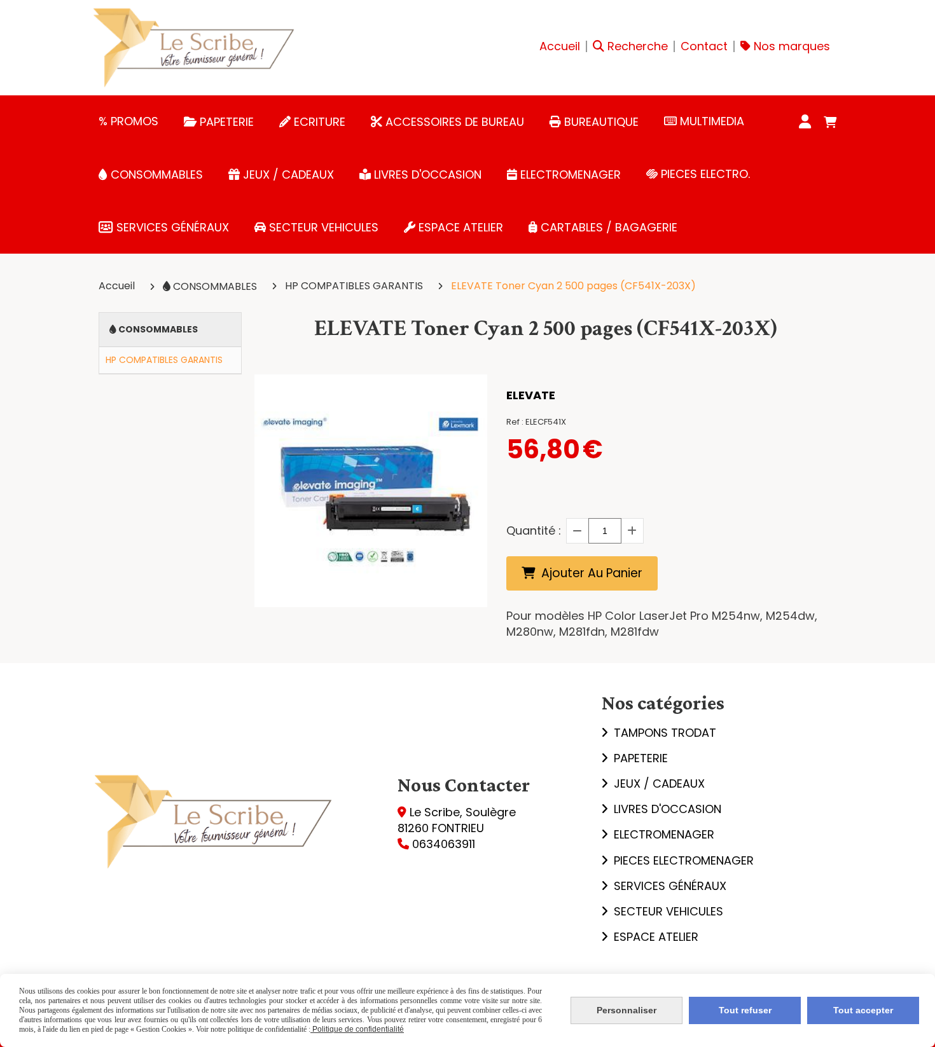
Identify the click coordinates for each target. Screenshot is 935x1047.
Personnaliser (626, 1010)
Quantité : (533, 530)
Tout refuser (745, 1010)
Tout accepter (863, 1010)
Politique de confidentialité (357, 1029)
